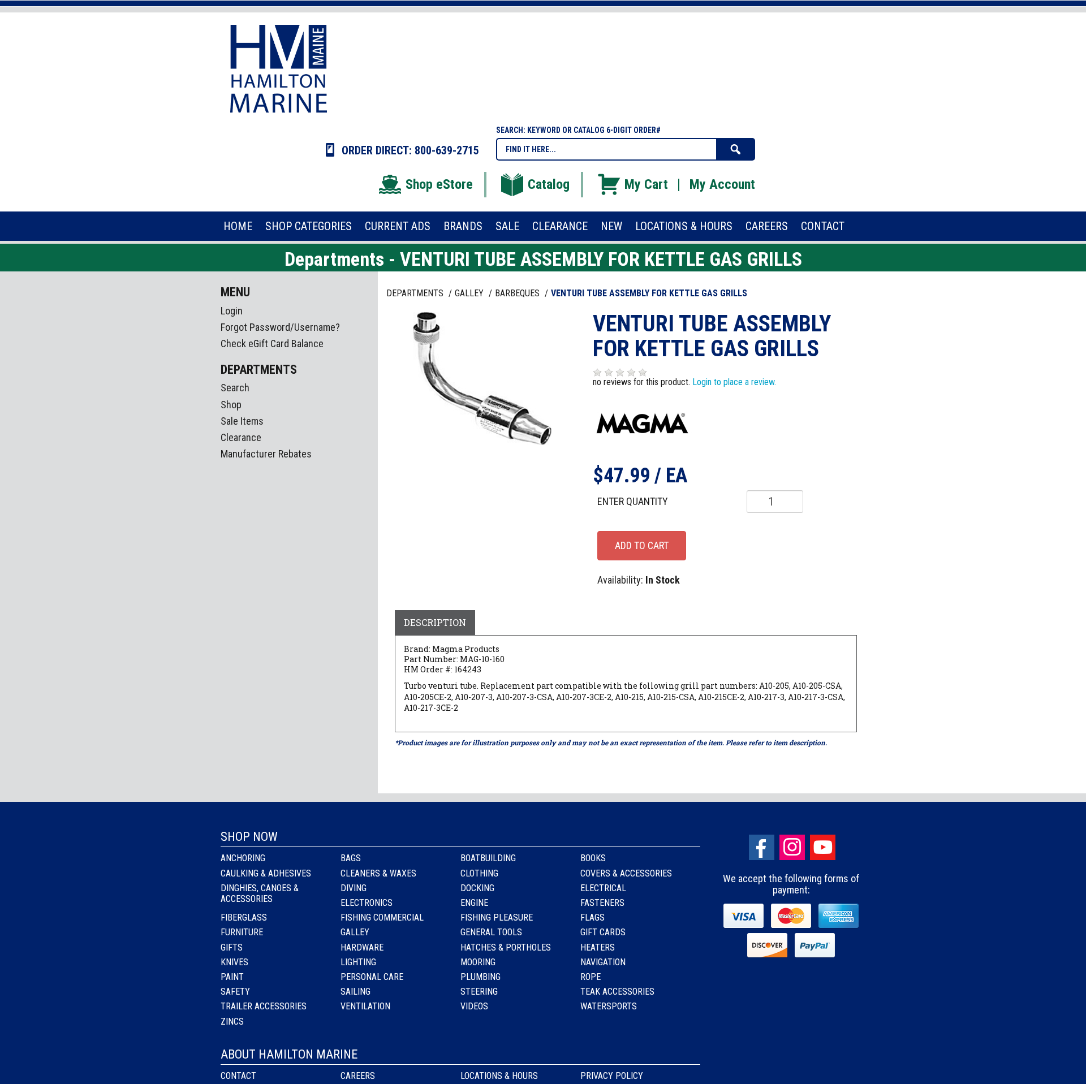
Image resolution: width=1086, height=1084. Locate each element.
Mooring (477, 962)
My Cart (646, 184)
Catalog (549, 184)
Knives (234, 962)
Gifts (232, 947)
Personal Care (372, 976)
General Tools (491, 932)
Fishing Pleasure (496, 917)
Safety (235, 991)
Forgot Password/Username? (280, 327)
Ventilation (365, 1006)
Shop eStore (439, 184)
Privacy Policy (611, 1075)
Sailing (355, 991)
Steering (479, 991)
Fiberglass (244, 917)
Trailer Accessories (264, 1006)
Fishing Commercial (382, 917)
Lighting (358, 962)
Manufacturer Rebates (266, 454)
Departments (416, 293)
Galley (355, 932)
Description (435, 622)
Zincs (232, 1021)
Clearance (241, 437)
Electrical (603, 888)
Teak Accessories (617, 991)
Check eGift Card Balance (272, 343)
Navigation (603, 962)
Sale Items (242, 421)
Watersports (608, 1006)
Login (232, 311)
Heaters (597, 947)
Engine (474, 902)
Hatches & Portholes (505, 947)
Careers (358, 1075)
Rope (590, 976)
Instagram (792, 847)
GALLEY (470, 293)
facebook (761, 847)
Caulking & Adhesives (266, 873)
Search (235, 388)
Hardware (362, 947)
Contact (238, 1075)
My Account (722, 184)
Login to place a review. (734, 382)
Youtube (822, 847)
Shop (231, 405)
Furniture (242, 932)
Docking (477, 888)
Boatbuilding (488, 858)
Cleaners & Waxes (378, 873)
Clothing (479, 873)
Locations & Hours (499, 1075)
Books (593, 858)
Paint (232, 976)
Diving (354, 888)
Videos (474, 1006)
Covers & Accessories (626, 873)
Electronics (367, 902)
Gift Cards (603, 932)
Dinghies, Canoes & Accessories (260, 893)
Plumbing (480, 976)
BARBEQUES (518, 293)
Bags (351, 858)
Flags (592, 917)
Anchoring (243, 858)
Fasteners (602, 902)
